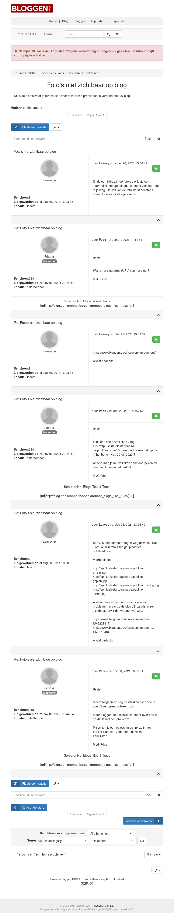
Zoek (148, 138)
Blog (65, 21)
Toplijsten (98, 21)
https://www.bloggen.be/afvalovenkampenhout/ (124, 352)
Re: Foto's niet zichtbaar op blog (38, 227)
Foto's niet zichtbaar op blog (87, 84)
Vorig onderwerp (33, 807)
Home (53, 21)
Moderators (34, 107)
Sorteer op (45, 840)
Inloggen (80, 21)
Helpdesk (97, 905)
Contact (109, 905)
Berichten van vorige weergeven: (74, 833)
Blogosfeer (117, 21)
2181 (32, 278)
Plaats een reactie (34, 127)
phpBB (71, 879)
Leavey (48, 180)
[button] (111, 833)
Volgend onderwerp (139, 821)
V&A (49, 34)
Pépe (47, 256)
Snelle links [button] (28, 34)
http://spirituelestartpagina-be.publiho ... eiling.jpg (126, 585)
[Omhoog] (158, 220)
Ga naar (153, 854)
